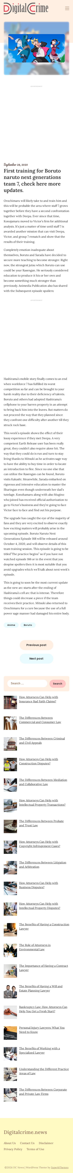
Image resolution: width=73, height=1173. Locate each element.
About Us (10, 1143)
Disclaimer (46, 1143)
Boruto (28, 625)
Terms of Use (35, 1149)
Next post (36, 659)
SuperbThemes (59, 1167)
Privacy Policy (13, 1149)
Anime (11, 625)
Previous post (36, 645)
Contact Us (27, 1143)
